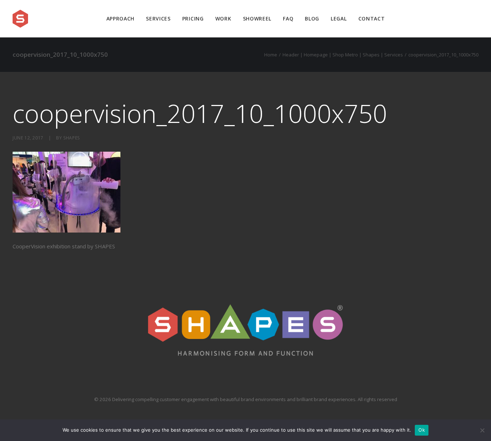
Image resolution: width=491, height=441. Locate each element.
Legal (339, 18)
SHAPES (71, 138)
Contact (371, 18)
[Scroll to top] (477, 412)
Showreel (257, 18)
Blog (312, 18)
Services (158, 18)
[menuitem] (120, 18)
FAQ (288, 18)
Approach (120, 18)
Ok (421, 430)
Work (223, 18)
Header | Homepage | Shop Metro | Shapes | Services (343, 54)
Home (270, 54)
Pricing (193, 18)
